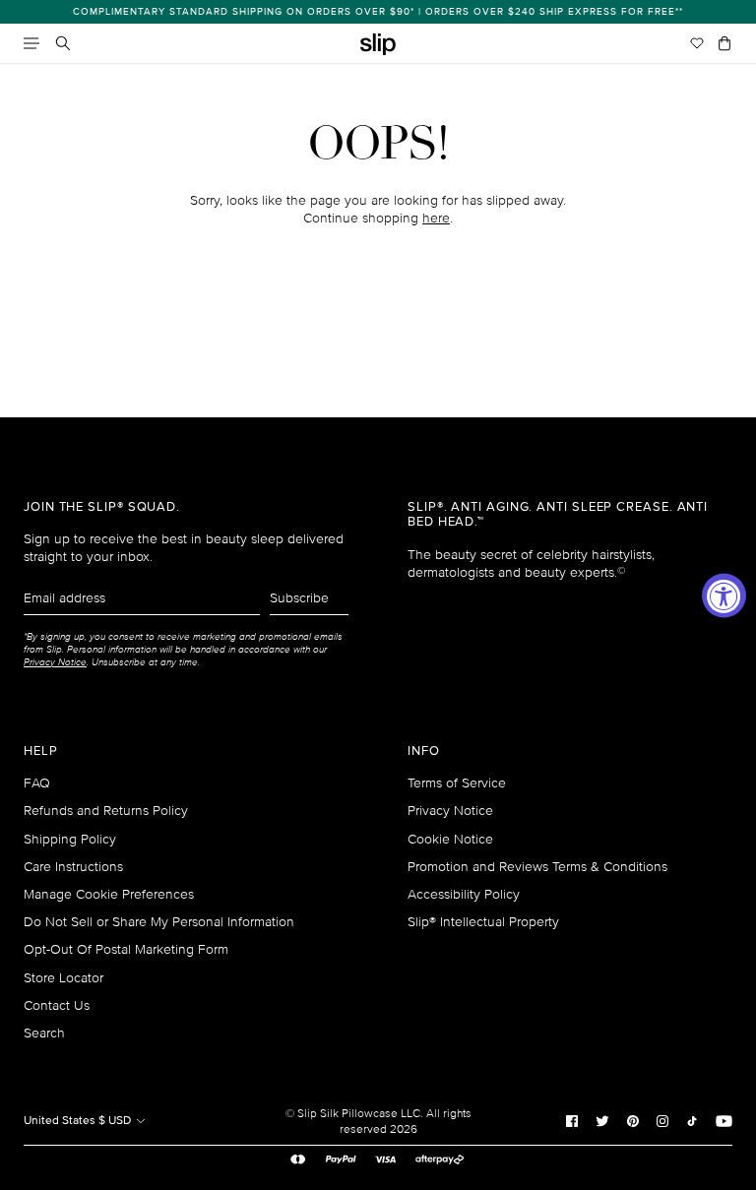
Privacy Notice (450, 810)
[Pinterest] (633, 1120)
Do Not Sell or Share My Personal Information (159, 921)
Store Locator (63, 978)
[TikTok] (692, 1120)
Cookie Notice (450, 839)
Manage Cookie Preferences (109, 894)
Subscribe (299, 598)
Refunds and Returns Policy (106, 810)
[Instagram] (662, 1120)
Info (424, 751)
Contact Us (57, 1005)
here (436, 218)
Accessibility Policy (464, 894)
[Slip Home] (378, 44)
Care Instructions (73, 866)
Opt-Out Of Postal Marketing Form (126, 949)
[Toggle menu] (31, 43)
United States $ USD (79, 1120)
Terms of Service (457, 783)
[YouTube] (724, 1120)
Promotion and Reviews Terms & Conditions (537, 866)
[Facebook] (572, 1120)
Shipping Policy (70, 839)
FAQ (37, 783)
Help (41, 751)
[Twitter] (602, 1120)
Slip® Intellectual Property (483, 921)
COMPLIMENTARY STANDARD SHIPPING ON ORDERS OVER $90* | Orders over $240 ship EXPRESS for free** (378, 12)
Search (44, 1033)
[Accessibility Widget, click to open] (724, 595)
